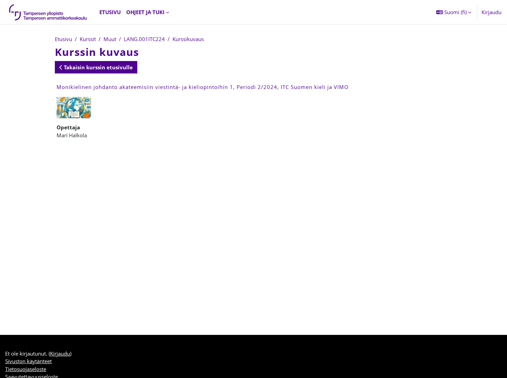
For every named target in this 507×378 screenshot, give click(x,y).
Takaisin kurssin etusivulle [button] (97, 67)
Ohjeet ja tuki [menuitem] (145, 12)
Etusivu (63, 39)
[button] (454, 12)
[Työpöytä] (48, 12)
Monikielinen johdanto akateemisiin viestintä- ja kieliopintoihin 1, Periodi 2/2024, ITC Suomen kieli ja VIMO (203, 86)
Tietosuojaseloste (25, 369)
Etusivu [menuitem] (110, 12)
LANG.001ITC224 (144, 39)
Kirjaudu (491, 12)
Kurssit (88, 39)
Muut (109, 39)
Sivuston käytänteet (28, 361)
